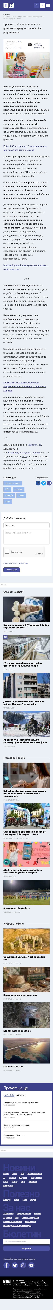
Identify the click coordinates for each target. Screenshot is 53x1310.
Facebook (6, 1265)
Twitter (15, 1265)
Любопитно (33, 1182)
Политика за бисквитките (12, 1222)
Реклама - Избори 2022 (30, 1218)
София (5, 1182)
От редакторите (36, 1178)
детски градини (12, 483)
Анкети (16, 1200)
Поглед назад (8, 1186)
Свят (22, 1174)
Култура (15, 1182)
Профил (33, 1200)
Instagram (23, 1265)
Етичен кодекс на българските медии (17, 1226)
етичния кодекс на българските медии (33, 1285)
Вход (42, 5)
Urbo (16, 1218)
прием (21, 495)
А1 (4, 1178)
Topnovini (7, 1282)
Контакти (37, 1214)
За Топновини (8, 1214)
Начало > (6, 15)
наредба (9, 495)
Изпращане (12, 569)
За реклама (7, 1218)
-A (20, 47)
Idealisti (14, 1174)
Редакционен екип (24, 1214)
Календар (6, 1200)
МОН (7, 489)
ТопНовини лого (8, 5)
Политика (12, 1178)
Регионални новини (35, 1174)
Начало (6, 1174)
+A (14, 47)
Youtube (31, 1265)
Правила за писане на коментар (15, 563)
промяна (18, 489)
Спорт (23, 1182)
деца (7, 501)
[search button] (36, 5)
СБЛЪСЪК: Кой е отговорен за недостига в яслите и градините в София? (24, 386)
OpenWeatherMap (33, 1297)
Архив (25, 1200)
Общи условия (30, 1222)
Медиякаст (23, 1178)
